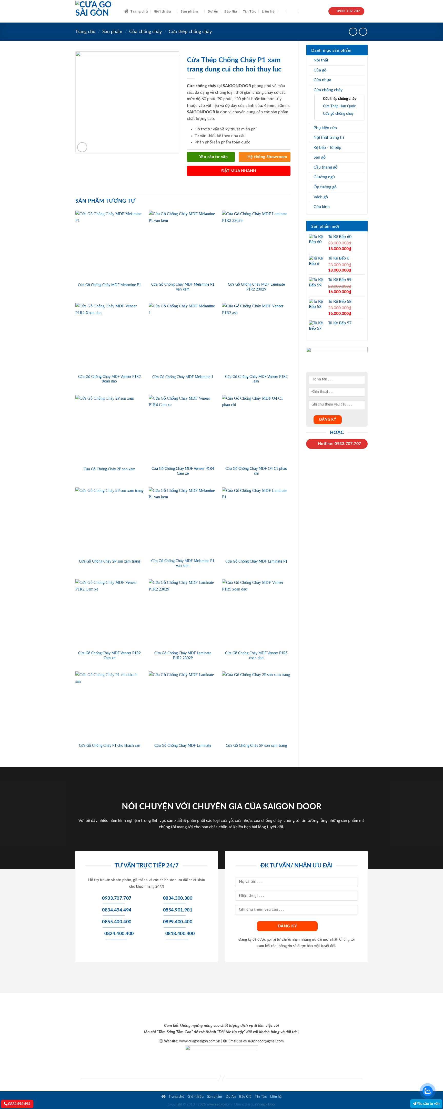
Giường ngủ (324, 177)
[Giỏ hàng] (304, 11)
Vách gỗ (321, 197)
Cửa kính (322, 207)
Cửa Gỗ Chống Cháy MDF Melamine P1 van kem (182, 287)
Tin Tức (249, 11)
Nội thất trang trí (329, 138)
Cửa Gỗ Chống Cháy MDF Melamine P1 (109, 285)
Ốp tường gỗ (325, 187)
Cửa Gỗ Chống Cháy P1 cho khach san (109, 746)
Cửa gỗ (320, 70)
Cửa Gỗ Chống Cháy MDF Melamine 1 (182, 377)
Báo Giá (230, 11)
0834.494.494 (18, 1104)
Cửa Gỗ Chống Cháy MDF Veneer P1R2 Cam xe (109, 655)
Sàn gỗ (320, 157)
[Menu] (293, 11)
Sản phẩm (189, 11)
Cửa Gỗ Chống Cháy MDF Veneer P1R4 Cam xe (183, 471)
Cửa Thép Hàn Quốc (339, 106)
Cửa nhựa (322, 80)
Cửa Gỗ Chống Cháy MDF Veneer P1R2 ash (256, 379)
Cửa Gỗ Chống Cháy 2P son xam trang (109, 561)
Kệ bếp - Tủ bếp (327, 148)
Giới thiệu (162, 11)
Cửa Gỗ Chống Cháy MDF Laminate (182, 746)
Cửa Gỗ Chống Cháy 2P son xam (109, 469)
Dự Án (213, 11)
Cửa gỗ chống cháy (338, 114)
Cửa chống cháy (145, 31)
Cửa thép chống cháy (190, 31)
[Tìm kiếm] (282, 11)
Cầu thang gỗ (325, 167)
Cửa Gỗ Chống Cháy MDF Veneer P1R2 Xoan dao (109, 379)
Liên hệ (268, 11)
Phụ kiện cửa (325, 128)
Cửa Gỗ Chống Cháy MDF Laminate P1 (256, 561)
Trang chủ (139, 11)
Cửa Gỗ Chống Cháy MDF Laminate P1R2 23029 (256, 287)
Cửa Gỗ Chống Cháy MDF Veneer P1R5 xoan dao (256, 655)
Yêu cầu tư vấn (428, 1104)
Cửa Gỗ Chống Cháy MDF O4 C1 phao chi (256, 471)
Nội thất (321, 60)
